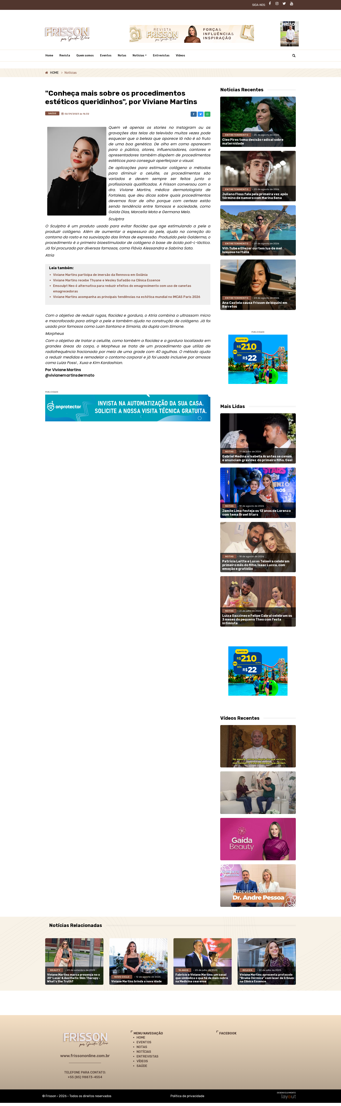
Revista (64, 55)
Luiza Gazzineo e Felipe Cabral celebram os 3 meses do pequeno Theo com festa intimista (257, 619)
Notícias (138, 55)
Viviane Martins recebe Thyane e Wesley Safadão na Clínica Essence (106, 280)
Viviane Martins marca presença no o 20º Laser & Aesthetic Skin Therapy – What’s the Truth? (73, 978)
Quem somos (85, 55)
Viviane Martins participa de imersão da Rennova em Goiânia (100, 275)
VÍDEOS (142, 1061)
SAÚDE (142, 1066)
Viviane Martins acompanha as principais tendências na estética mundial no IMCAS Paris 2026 (126, 297)
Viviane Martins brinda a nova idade (136, 981)
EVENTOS (144, 1042)
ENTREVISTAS (147, 1056)
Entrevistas (161, 55)
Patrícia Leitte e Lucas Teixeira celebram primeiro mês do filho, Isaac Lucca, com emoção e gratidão (255, 565)
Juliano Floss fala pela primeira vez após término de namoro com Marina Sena (255, 196)
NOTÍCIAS (144, 1052)
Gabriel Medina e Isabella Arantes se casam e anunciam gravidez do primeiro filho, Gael (257, 458)
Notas (122, 55)
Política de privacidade (187, 1096)
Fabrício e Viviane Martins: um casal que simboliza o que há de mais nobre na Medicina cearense (201, 978)
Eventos (105, 55)
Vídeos (180, 55)
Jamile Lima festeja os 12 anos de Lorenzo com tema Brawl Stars (256, 512)
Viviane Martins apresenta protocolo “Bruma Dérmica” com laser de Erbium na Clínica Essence (267, 978)
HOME (54, 73)
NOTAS (142, 1047)
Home (49, 55)
